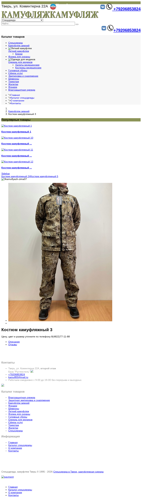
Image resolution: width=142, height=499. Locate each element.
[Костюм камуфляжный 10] (17, 137)
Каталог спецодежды (22, 97)
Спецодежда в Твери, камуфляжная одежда (78, 471)
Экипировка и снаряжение (23, 76)
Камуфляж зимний (18, 45)
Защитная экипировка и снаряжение (29, 400)
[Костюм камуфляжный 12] (17, 161)
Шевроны (13, 78)
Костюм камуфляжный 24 (15, 176)
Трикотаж (13, 81)
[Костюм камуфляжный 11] (17, 149)
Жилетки (13, 84)
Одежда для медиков (20, 62)
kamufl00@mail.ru (18, 377)
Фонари (12, 87)
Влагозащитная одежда (21, 89)
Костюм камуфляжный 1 (16, 131)
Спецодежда (15, 42)
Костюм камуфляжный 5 (44, 176)
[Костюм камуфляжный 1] (16, 125)
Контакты (16, 103)
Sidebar (5, 173)
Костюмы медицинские (28, 67)
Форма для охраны (19, 56)
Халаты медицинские (27, 64)
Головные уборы (17, 70)
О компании (17, 100)
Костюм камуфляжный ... (16, 143)
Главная (15, 95)
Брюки (19, 53)
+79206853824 (126, 9)
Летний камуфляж (18, 51)
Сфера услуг (15, 73)
